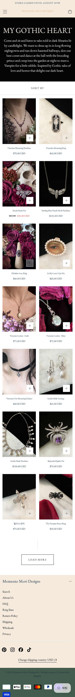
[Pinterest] (4, 649)
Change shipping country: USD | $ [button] (37, 659)
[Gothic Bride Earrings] (55, 371)
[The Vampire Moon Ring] (55, 496)
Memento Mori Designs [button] (21, 581)
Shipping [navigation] (7, 622)
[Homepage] (37, 11)
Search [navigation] (6, 591)
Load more (37, 559)
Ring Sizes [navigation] (8, 610)
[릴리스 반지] (19, 496)
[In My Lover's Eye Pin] (55, 246)
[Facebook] (21, 649)
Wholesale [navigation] (8, 628)
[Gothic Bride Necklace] (19, 434)
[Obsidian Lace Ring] (19, 246)
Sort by (37, 88)
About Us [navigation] (8, 597)
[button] (5, 11)
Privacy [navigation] (6, 634)
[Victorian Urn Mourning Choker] (19, 371)
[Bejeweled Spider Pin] (55, 434)
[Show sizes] (29, 137)
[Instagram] (12, 649)
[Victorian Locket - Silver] (55, 309)
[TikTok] (29, 649)
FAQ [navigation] (5, 604)
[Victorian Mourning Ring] (55, 121)
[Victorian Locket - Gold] (19, 309)
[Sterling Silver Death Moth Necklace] (55, 183)
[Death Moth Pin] (19, 183)
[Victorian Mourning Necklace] (19, 121)
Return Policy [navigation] (10, 616)
